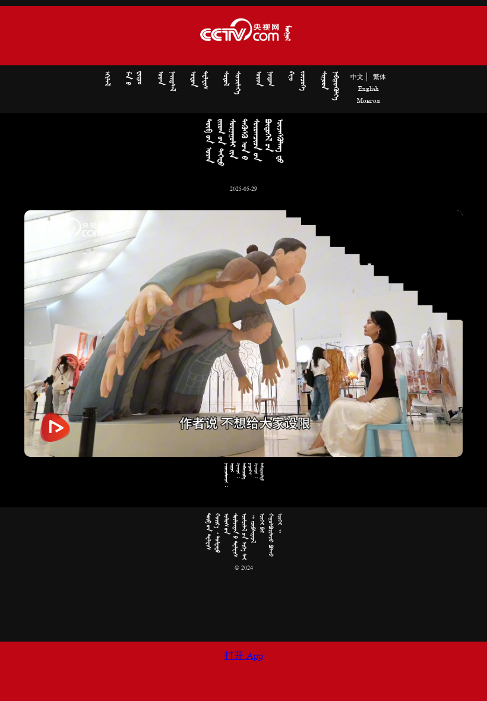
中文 (356, 77)
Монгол (368, 101)
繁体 (379, 77)
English (368, 89)
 (166, 81)
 (107, 78)
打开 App (243, 656)
